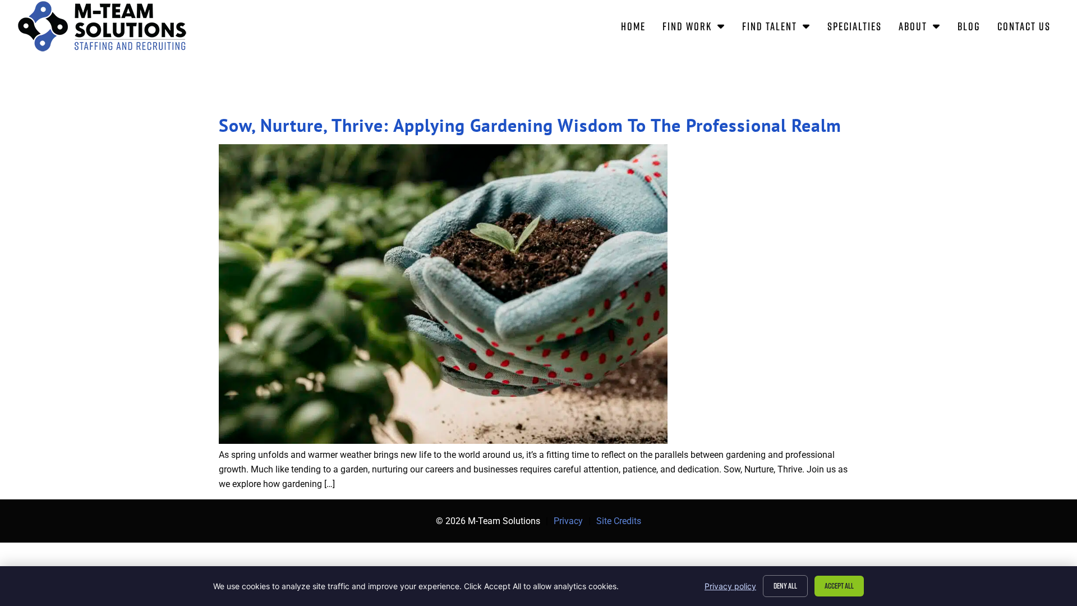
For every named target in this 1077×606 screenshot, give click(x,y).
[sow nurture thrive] (443, 440)
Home (637, 28)
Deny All (785, 585)
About (924, 28)
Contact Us (1028, 28)
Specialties (858, 28)
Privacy (568, 521)
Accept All (839, 585)
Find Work (698, 28)
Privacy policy (730, 586)
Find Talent (780, 28)
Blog (973, 28)
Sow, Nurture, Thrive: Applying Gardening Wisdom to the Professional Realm (530, 125)
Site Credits (618, 521)
